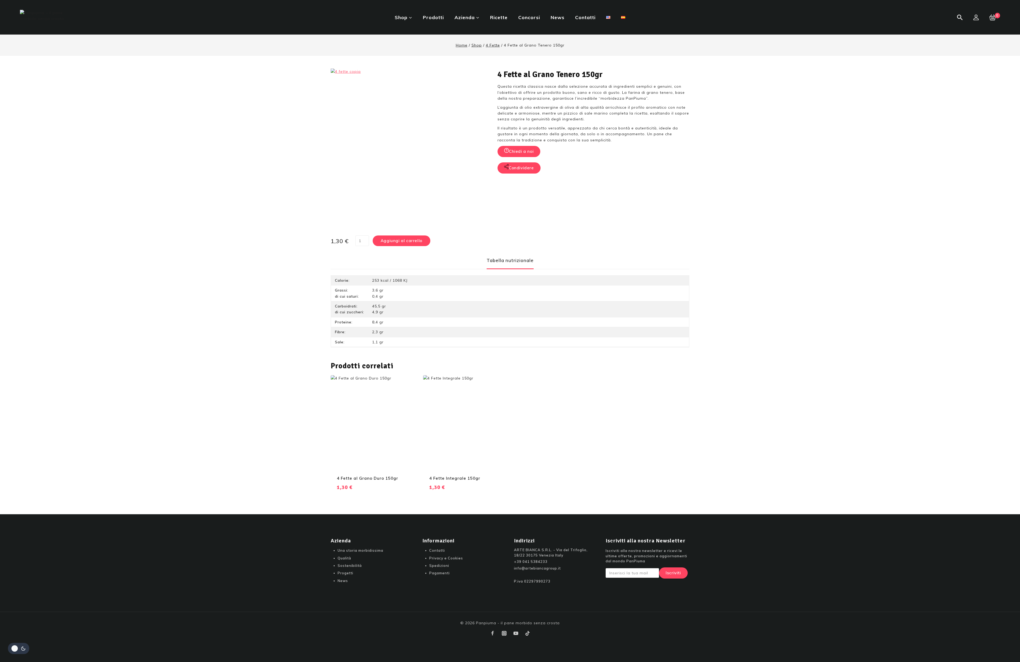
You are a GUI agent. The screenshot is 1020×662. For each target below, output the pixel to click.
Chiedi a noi (521, 151)
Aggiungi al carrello (401, 240)
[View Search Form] (960, 17)
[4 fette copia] (410, 148)
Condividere (521, 167)
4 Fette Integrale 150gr (454, 478)
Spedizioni (439, 565)
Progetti (345, 573)
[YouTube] (516, 633)
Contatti (585, 17)
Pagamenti (439, 573)
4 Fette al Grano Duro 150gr (367, 478)
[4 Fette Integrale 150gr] (464, 422)
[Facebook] (492, 633)
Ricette (499, 17)
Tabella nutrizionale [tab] (510, 260)
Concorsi (529, 17)
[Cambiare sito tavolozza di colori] (18, 648)
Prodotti (433, 17)
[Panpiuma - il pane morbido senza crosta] (46, 17)
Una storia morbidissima (360, 550)
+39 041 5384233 (530, 561)
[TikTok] (527, 633)
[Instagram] (504, 633)
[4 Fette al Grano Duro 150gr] (372, 422)
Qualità (344, 558)
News (557, 17)
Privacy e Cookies (446, 558)
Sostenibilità (350, 565)
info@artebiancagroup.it (537, 568)
